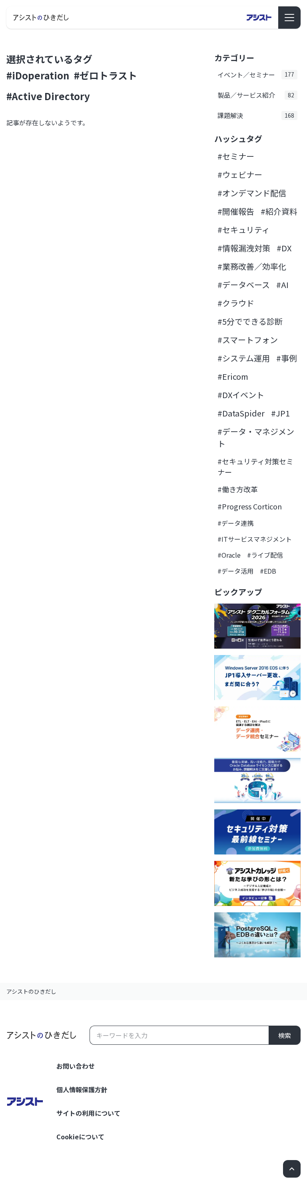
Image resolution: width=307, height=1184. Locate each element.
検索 (284, 1035)
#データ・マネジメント (255, 437)
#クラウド (235, 303)
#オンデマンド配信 (251, 193)
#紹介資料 (279, 211)
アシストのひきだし (31, 991)
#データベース (243, 284)
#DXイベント (240, 395)
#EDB (268, 571)
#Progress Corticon (249, 506)
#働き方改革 (237, 489)
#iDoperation (37, 75)
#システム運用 (243, 358)
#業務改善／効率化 (251, 266)
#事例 (286, 358)
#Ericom (232, 376)
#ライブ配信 (265, 555)
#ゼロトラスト (105, 75)
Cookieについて (80, 1136)
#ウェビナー (239, 174)
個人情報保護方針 (82, 1089)
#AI (282, 284)
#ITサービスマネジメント (254, 539)
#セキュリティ (243, 229)
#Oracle (229, 555)
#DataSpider (241, 413)
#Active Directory (48, 96)
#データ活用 (235, 571)
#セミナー (235, 156)
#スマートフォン (247, 339)
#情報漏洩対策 (243, 248)
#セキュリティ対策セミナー (255, 466)
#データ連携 (235, 523)
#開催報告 (235, 211)
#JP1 (280, 413)
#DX (284, 248)
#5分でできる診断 (250, 321)
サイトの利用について (88, 1113)
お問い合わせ (75, 1066)
